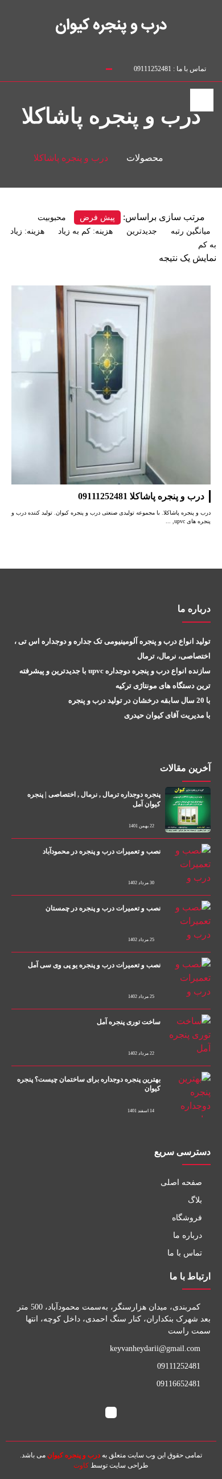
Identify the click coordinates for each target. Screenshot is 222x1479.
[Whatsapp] (62, 67)
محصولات (144, 158)
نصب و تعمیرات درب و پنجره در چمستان (103, 908)
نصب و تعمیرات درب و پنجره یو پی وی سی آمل (94, 965)
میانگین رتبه (191, 231)
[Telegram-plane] (50, 67)
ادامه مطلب (188, 292)
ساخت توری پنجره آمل (129, 1022)
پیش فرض (97, 217)
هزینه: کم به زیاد (85, 231)
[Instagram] (38, 67)
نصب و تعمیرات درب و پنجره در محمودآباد (102, 851)
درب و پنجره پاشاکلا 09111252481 (141, 496)
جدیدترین (141, 231)
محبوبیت (52, 217)
